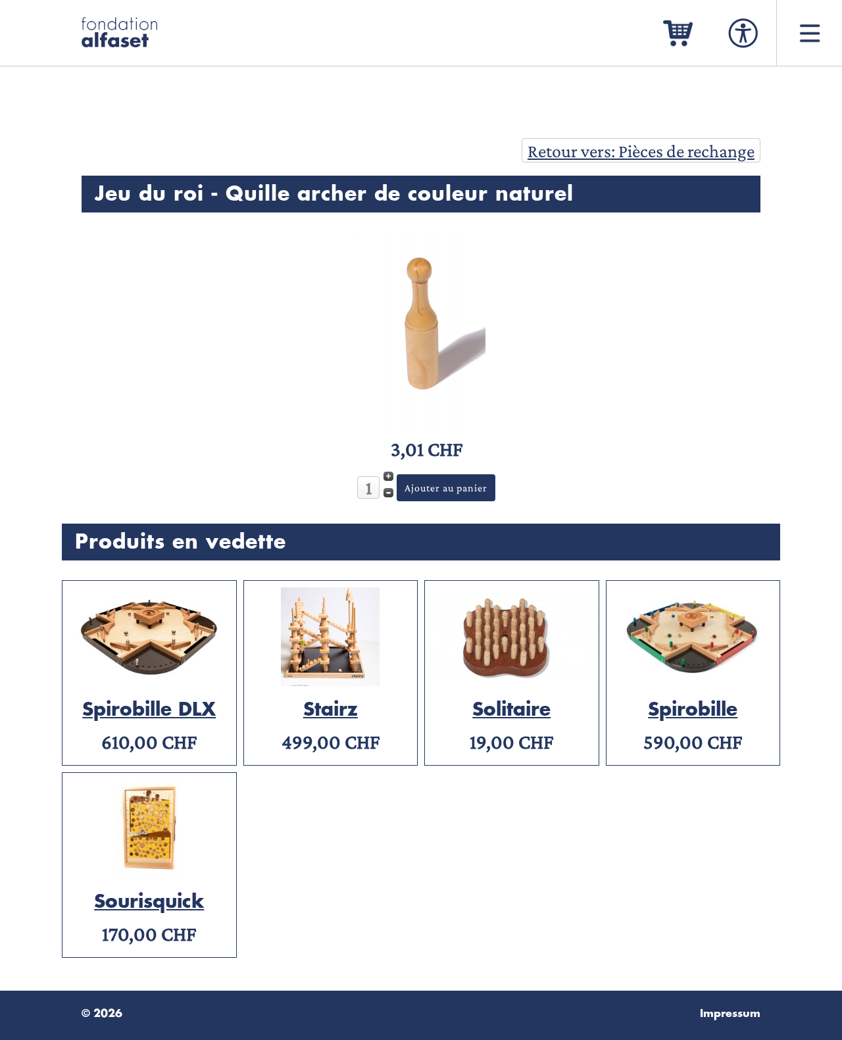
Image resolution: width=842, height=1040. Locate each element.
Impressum (730, 1013)
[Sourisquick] (149, 872)
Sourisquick (149, 901)
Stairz (330, 709)
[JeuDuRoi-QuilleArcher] (421, 423)
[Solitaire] (512, 680)
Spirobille (692, 709)
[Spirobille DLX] (149, 680)
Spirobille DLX (149, 709)
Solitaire (511, 709)
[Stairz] (331, 680)
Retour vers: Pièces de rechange (641, 151)
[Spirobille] (693, 680)
